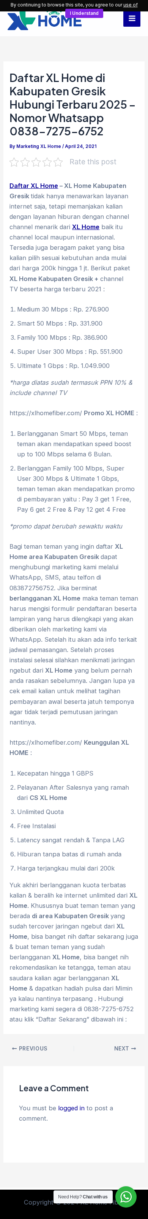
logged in (71, 1108)
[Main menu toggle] (131, 18)
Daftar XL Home (33, 186)
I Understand (84, 13)
